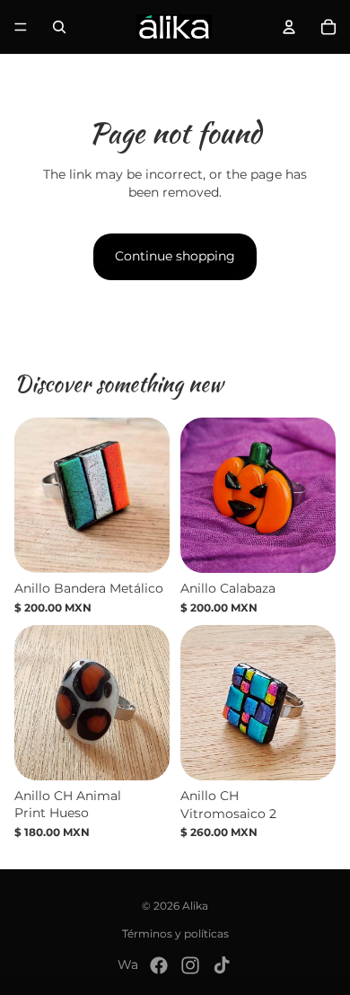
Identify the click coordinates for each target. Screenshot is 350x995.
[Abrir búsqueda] (59, 27)
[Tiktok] (221, 965)
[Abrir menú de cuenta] (289, 27)
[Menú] (20, 27)
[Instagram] (190, 965)
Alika (195, 905)
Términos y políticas (175, 933)
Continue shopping (175, 256)
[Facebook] (159, 965)
